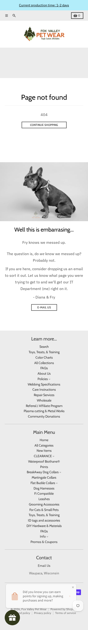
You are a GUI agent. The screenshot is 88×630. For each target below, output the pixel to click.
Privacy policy (42, 613)
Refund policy (21, 613)
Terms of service (65, 613)
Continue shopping (44, 125)
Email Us (44, 566)
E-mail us (44, 307)
